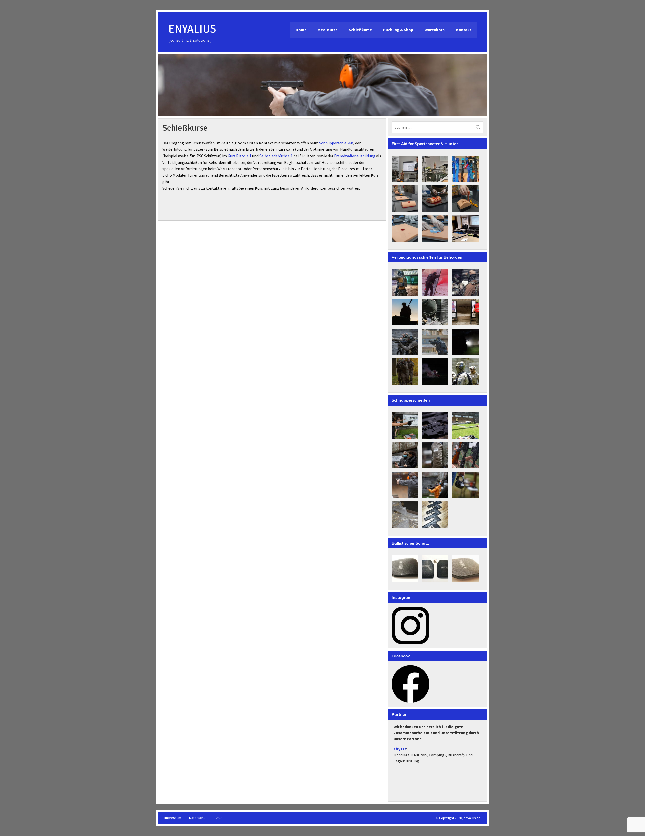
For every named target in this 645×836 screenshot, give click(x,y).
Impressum (172, 817)
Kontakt (463, 29)
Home (301, 29)
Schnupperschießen (336, 142)
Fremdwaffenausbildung (354, 155)
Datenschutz (198, 817)
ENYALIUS (192, 29)
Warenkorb (435, 29)
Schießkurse (360, 29)
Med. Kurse (328, 29)
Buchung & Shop (398, 29)
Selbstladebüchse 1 (276, 155)
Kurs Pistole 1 (239, 155)
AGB (219, 817)
